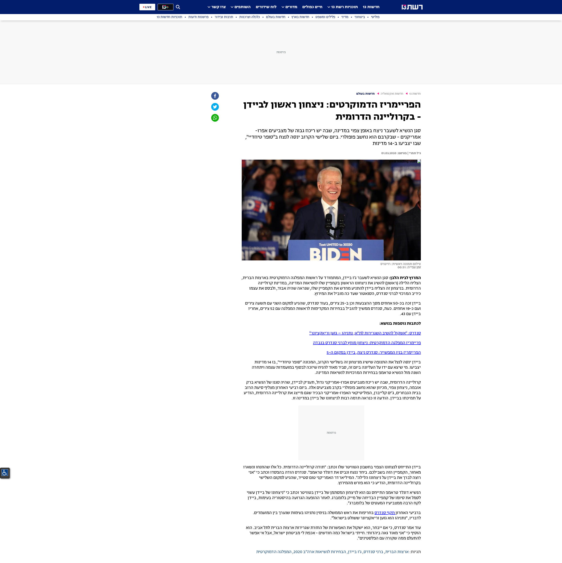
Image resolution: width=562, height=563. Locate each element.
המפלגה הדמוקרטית (274, 552)
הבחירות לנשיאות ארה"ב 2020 (320, 552)
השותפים (242, 7)
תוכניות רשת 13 (344, 7)
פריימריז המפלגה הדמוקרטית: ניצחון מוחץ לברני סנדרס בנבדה (367, 343)
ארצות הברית (397, 552)
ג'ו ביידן (355, 552)
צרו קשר (218, 7)
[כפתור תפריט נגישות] (5, 472)
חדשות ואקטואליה (392, 94)
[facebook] (215, 96)
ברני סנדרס (373, 552)
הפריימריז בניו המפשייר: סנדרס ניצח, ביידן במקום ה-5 (374, 352)
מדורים (291, 7)
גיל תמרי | (414, 153)
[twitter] (215, 107)
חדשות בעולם (365, 94)
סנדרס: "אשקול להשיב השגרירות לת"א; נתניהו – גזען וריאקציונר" (365, 333)
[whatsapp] (215, 118)
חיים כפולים (312, 7)
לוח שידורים (266, 7)
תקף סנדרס (385, 513)
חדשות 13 (371, 7)
